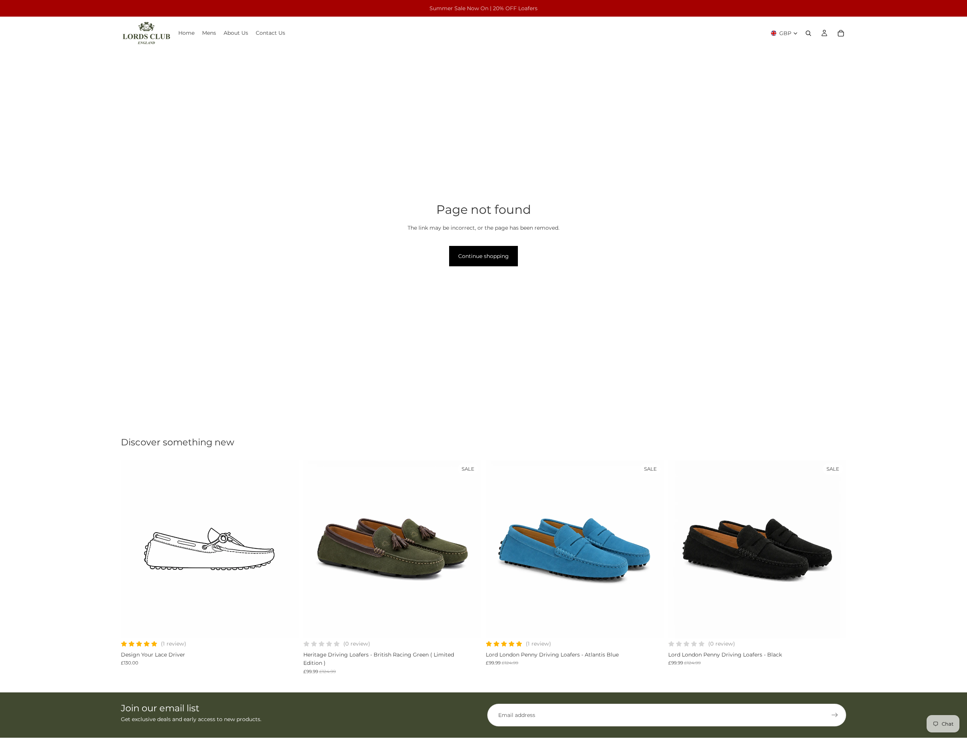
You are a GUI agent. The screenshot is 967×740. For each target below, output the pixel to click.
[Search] (808, 33)
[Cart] (841, 33)
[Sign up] (835, 715)
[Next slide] (287, 549)
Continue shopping (483, 256)
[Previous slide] (132, 549)
